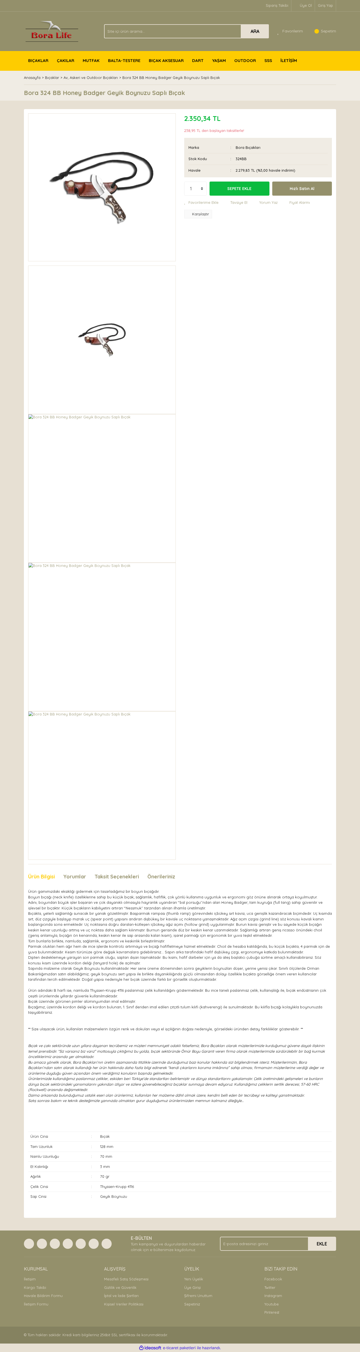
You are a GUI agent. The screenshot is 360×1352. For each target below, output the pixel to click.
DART (198, 60)
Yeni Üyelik (193, 1279)
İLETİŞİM (288, 60)
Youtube (271, 1304)
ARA (255, 31)
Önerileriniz (161, 876)
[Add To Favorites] (201, 203)
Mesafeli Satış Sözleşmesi (126, 1279)
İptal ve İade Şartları (121, 1295)
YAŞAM (219, 60)
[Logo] (52, 30)
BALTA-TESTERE (124, 60)
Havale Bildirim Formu (43, 1295)
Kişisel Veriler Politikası (123, 1304)
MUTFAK (91, 60)
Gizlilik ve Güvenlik (120, 1287)
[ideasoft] (150, 1348)
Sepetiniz (192, 1304)
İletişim (30, 1279)
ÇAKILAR (65, 60)
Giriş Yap (325, 5)
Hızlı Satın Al (302, 188)
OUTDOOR (245, 60)
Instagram (273, 1295)
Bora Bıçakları (248, 147)
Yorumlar (74, 876)
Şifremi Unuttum (198, 1295)
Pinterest (271, 1312)
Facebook (273, 1279)
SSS (268, 60)
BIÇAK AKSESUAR (166, 60)
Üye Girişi (192, 1287)
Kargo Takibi (35, 1287)
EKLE (322, 1244)
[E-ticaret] (179, 1348)
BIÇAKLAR (38, 60)
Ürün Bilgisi (41, 876)
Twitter (269, 1287)
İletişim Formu (36, 1304)
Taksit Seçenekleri (116, 876)
